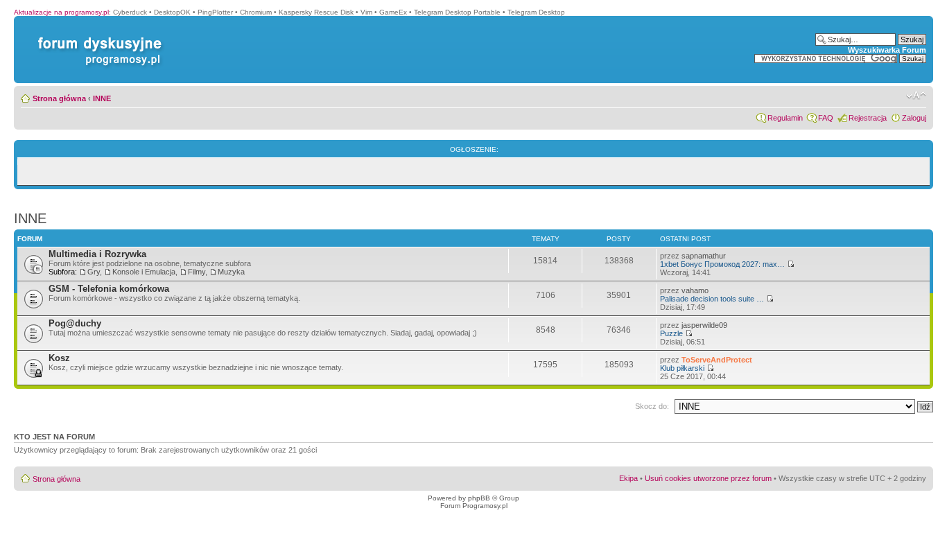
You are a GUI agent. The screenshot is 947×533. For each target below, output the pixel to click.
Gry (93, 272)
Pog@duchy (75, 323)
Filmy (196, 272)
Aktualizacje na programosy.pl (61, 12)
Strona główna (59, 98)
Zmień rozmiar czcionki (916, 95)
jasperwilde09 (704, 325)
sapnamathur (703, 256)
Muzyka (231, 272)
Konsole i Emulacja (143, 272)
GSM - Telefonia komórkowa (109, 288)
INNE (102, 98)
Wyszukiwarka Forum (887, 50)
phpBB (479, 498)
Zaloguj (914, 118)
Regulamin (785, 118)
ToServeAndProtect (716, 360)
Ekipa (628, 478)
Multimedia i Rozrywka (97, 254)
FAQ (825, 118)
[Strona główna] (97, 37)
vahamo (695, 290)
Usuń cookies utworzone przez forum (708, 478)
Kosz (59, 358)
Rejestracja (868, 118)
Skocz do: (652, 406)
